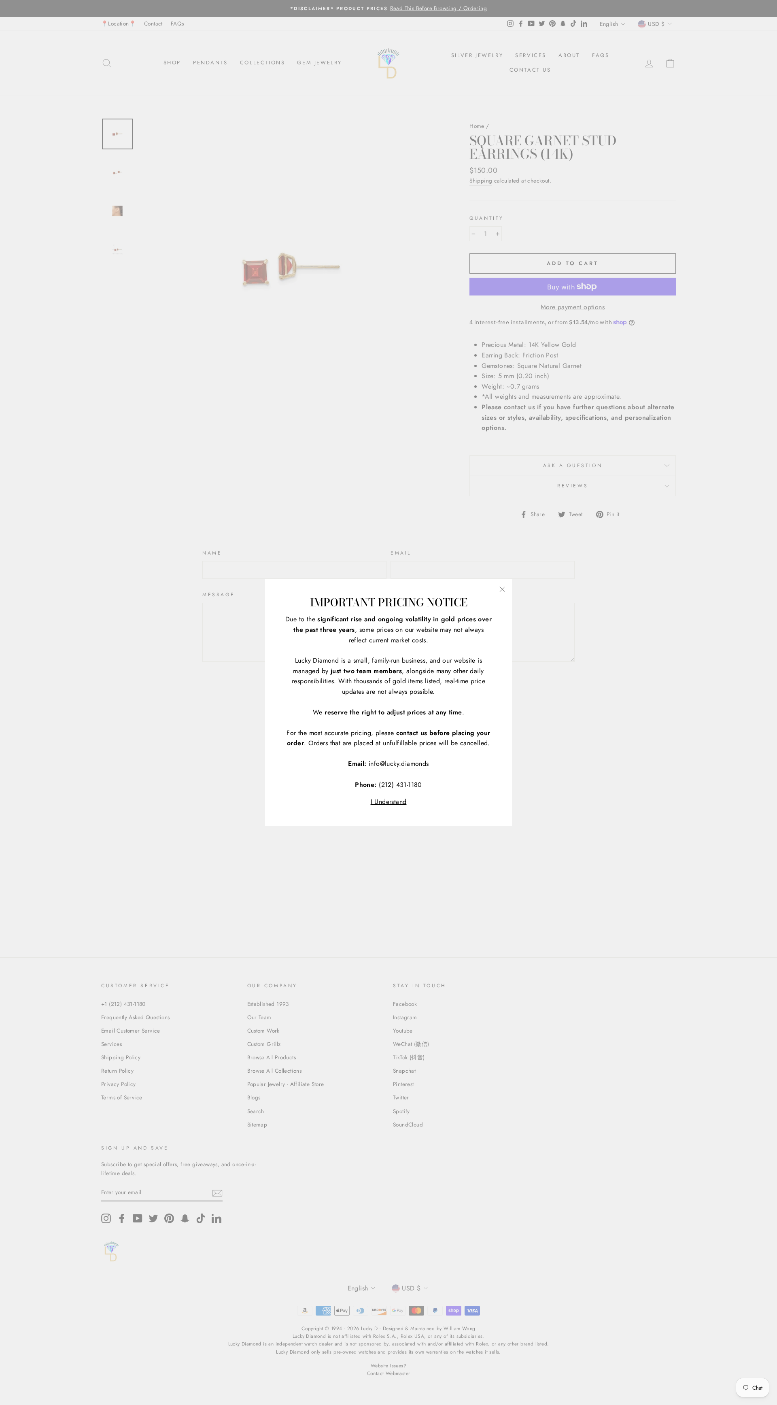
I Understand (389, 801)
